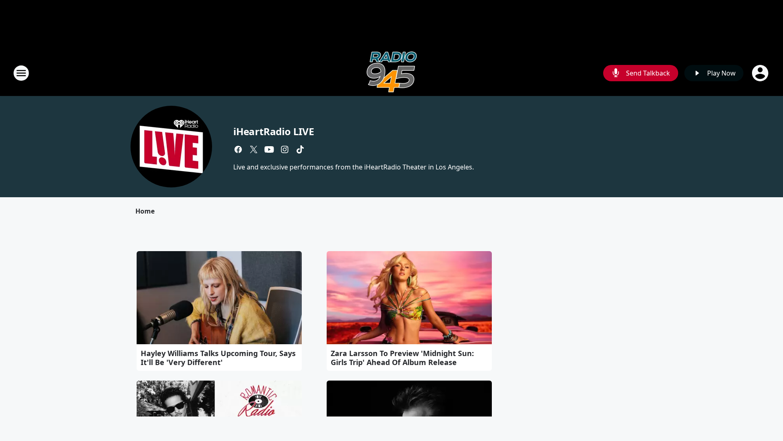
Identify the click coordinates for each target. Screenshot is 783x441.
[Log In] (761, 73)
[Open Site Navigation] (21, 73)
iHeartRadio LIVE (273, 131)
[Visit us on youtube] (269, 149)
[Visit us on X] (254, 149)
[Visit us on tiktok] (300, 149)
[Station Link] (392, 72)
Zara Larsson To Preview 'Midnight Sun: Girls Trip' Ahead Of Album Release (402, 358)
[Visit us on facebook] (238, 149)
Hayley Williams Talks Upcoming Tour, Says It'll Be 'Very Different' (218, 358)
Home (145, 211)
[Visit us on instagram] (285, 149)
